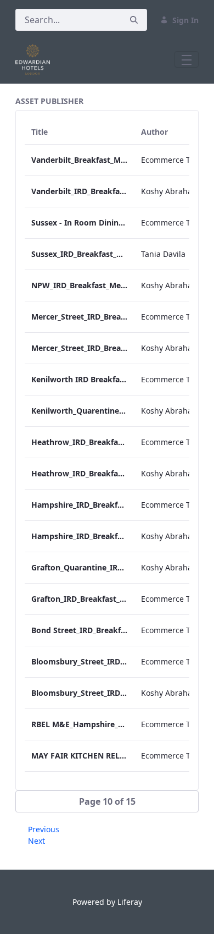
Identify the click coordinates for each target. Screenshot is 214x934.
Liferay (129, 902)
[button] (107, 801)
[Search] (134, 20)
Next (36, 841)
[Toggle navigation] (186, 59)
